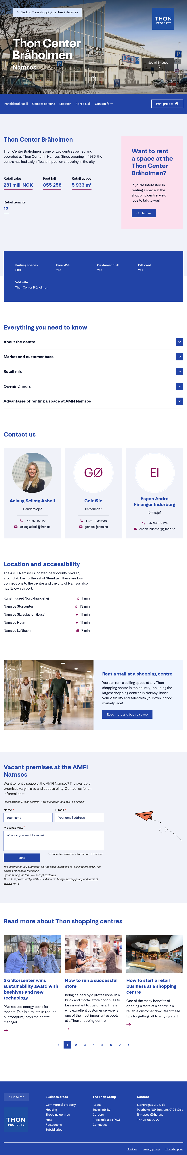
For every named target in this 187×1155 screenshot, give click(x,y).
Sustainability (101, 1109)
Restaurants (54, 1124)
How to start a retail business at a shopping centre (151, 986)
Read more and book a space (127, 714)
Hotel (49, 1120)
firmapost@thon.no (150, 1114)
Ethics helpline (174, 1149)
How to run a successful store (91, 983)
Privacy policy (151, 1149)
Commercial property (61, 1105)
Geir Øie (93, 500)
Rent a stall (83, 104)
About (97, 1105)
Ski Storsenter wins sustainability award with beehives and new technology (31, 989)
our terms (50, 875)
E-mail (59, 810)
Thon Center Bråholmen (31, 287)
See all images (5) (158, 64)
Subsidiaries (54, 1129)
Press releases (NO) (106, 1120)
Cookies (132, 1149)
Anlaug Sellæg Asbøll (32, 500)
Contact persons (43, 104)
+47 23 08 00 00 (148, 1120)
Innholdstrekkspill (16, 104)
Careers (98, 1114)
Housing (51, 1109)
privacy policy (74, 879)
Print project (164, 104)
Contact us (143, 213)
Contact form (104, 104)
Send (21, 858)
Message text (13, 827)
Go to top (17, 1097)
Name (8, 810)
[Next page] (128, 1045)
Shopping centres (58, 1114)
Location (65, 104)
